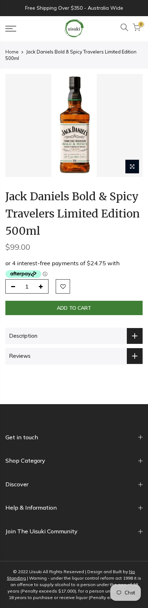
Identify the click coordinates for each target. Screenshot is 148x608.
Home (12, 52)
